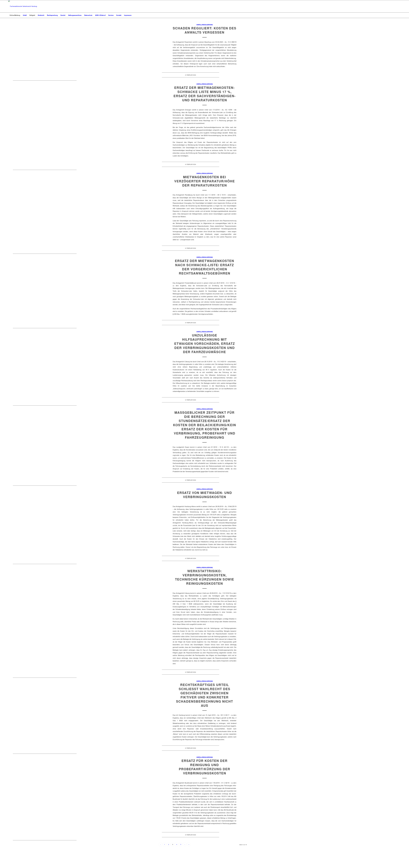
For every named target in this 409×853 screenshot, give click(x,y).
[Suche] (399, 15)
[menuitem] (15, 15)
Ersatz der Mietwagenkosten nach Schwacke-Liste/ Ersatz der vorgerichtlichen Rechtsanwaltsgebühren (204, 266)
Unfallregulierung (204, 25)
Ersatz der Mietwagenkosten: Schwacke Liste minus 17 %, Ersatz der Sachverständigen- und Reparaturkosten (205, 93)
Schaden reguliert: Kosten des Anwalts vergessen (204, 30)
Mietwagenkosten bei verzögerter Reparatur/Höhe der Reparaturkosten (204, 181)
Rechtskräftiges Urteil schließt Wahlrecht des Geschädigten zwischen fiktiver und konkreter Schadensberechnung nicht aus (204, 695)
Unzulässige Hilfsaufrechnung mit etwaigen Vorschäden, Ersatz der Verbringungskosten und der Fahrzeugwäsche (204, 343)
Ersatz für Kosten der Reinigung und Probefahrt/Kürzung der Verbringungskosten (204, 766)
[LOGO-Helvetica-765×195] (22, 6)
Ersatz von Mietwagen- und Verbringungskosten (204, 494)
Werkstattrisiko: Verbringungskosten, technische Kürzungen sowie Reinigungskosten (204, 577)
